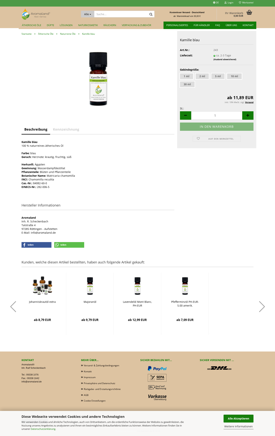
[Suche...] (151, 14)
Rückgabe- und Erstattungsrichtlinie (102, 389)
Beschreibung (35, 129)
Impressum (90, 377)
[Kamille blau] (98, 75)
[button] (216, 3)
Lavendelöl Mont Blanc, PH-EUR (137, 303)
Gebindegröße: (189, 69)
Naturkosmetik (88, 25)
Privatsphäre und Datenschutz (99, 383)
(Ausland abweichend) (224, 59)
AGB (86, 395)
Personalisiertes (177, 25)
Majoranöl (90, 302)
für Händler (202, 25)
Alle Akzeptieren (238, 418)
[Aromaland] (48, 14)
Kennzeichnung (66, 129)
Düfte (50, 25)
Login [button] (230, 2)
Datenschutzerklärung (43, 429)
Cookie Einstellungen (95, 400)
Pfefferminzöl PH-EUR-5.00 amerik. (185, 303)
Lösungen (66, 25)
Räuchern (109, 25)
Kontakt (248, 25)
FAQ (217, 25)
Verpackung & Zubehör (136, 25)
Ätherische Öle (31, 25)
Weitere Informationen (238, 426)
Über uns (231, 25)
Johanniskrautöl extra (42, 302)
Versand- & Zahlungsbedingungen (101, 365)
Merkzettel (247, 2)
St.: (182, 108)
